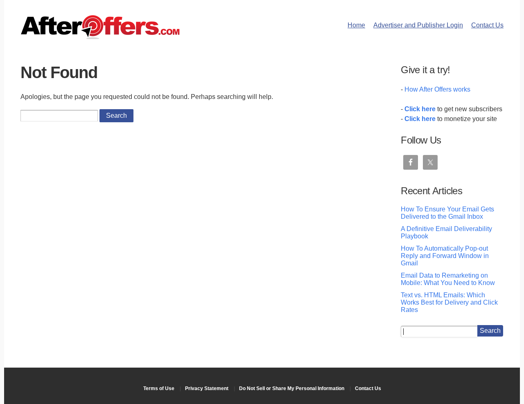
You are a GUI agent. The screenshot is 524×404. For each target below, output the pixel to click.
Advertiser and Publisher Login (418, 25)
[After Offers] (100, 36)
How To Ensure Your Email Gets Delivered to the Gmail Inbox (447, 213)
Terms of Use (158, 388)
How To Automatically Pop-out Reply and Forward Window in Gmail (445, 256)
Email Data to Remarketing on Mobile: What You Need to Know (448, 279)
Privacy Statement (206, 388)
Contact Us (487, 25)
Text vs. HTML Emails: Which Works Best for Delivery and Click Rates (449, 302)
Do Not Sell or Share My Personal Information (291, 388)
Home (356, 25)
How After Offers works (437, 89)
